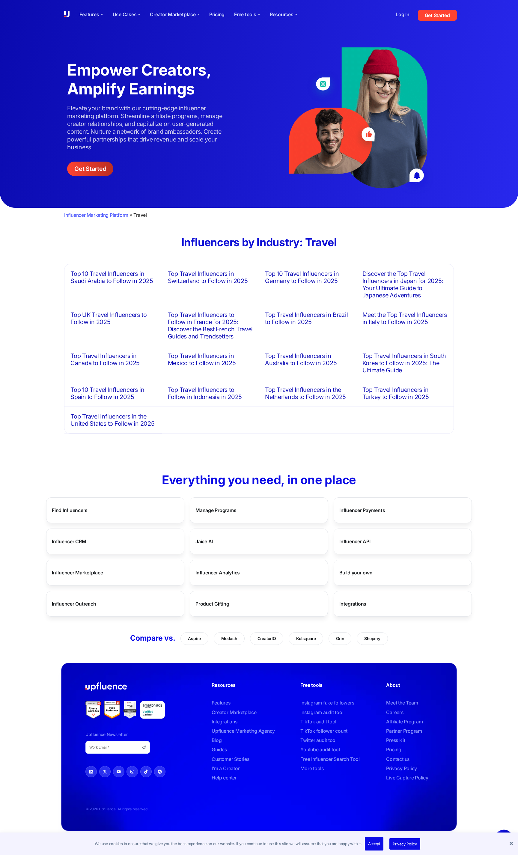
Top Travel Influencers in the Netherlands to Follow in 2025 (305, 393)
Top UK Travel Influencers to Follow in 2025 (108, 318)
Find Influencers (70, 510)
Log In (402, 14)
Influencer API (355, 541)
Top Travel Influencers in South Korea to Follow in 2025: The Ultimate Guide (404, 363)
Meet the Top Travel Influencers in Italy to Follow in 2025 (404, 318)
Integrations (352, 604)
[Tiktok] (146, 771)
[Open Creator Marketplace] (198, 14)
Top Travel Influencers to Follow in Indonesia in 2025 (205, 393)
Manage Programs (215, 510)
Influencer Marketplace (77, 573)
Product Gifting (212, 604)
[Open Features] (102, 14)
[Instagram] (132, 771)
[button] (512, 844)
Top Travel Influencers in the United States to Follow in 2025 (112, 420)
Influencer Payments (362, 510)
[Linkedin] (91, 771)
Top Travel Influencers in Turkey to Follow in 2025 (395, 393)
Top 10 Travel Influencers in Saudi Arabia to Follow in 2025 (111, 277)
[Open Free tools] (259, 14)
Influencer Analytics (217, 573)
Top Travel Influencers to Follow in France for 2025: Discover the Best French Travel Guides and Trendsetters (210, 325)
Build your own (356, 573)
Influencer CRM (69, 541)
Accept (374, 843)
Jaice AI (204, 541)
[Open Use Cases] (139, 14)
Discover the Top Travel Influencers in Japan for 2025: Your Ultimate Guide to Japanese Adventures (402, 284)
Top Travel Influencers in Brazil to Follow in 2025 (306, 318)
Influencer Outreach (74, 604)
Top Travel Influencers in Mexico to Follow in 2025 (202, 359)
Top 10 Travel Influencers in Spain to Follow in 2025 (107, 393)
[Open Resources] (296, 14)
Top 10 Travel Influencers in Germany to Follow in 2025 (302, 277)
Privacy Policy (405, 844)
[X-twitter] (105, 771)
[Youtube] (118, 771)
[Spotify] (159, 771)
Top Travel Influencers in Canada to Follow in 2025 (105, 359)
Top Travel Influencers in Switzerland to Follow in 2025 (208, 277)
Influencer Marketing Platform (96, 215)
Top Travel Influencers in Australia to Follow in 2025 (301, 359)
